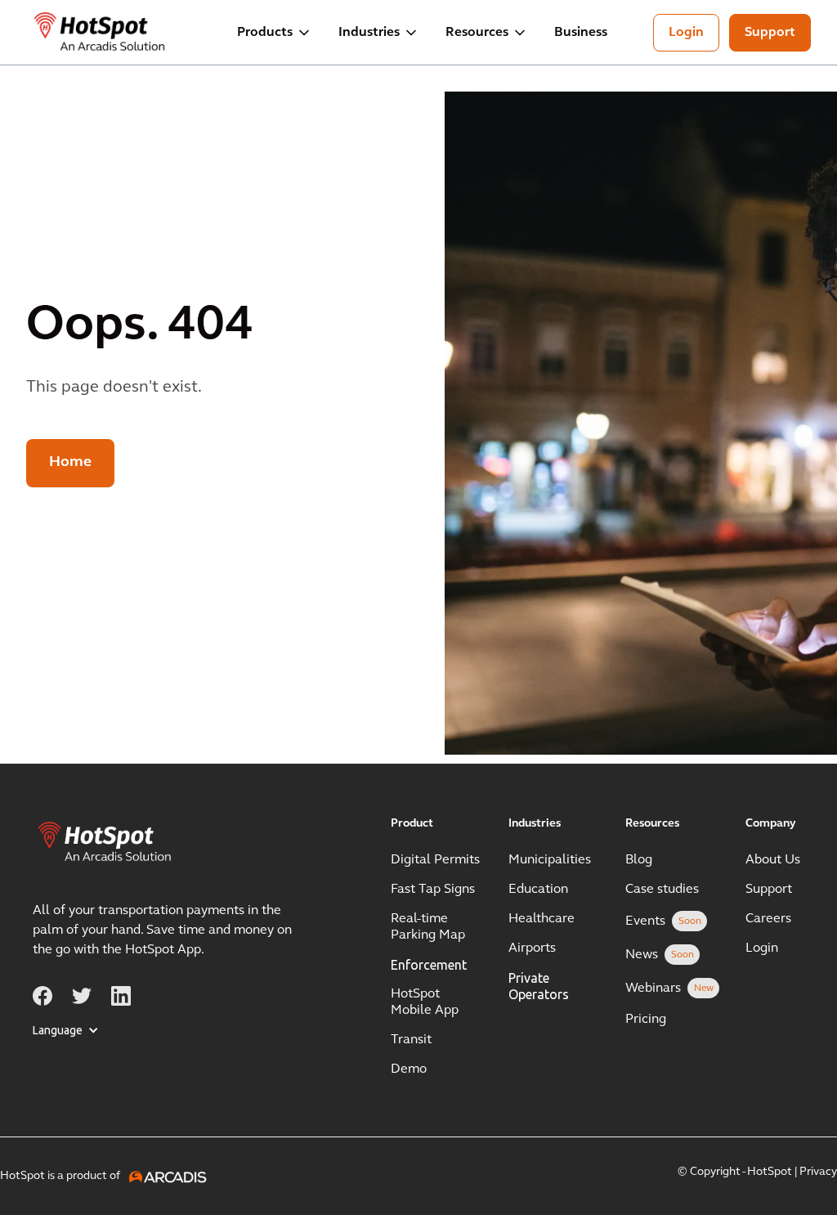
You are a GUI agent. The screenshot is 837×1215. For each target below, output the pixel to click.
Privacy (818, 1172)
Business (580, 32)
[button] (274, 33)
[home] (100, 32)
